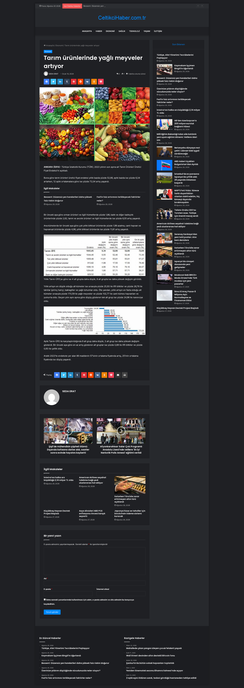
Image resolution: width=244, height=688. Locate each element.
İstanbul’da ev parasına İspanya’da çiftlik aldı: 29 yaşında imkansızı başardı (186, 178)
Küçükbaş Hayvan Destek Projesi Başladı (57, 512)
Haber (99, 31)
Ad (46, 578)
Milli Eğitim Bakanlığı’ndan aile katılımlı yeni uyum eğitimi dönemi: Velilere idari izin (177, 137)
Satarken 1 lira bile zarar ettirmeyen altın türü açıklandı (126, 499)
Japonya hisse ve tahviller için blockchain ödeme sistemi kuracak (129, 513)
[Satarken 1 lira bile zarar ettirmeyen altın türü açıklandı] (129, 485)
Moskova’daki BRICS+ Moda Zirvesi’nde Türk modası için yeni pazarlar (185, 279)
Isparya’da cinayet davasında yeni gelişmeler (184, 264)
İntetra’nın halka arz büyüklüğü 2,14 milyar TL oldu (58, 479)
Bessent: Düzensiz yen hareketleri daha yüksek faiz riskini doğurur (112, 6)
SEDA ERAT (53, 74)
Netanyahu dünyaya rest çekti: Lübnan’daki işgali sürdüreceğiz (187, 150)
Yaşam (147, 31)
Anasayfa (87, 31)
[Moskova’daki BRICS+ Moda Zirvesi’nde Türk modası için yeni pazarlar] (164, 279)
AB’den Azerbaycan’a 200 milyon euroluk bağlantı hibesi (185, 123)
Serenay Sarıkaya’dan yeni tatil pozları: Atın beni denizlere (185, 237)
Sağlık (122, 31)
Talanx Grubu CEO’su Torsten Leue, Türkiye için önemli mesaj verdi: (186, 213)
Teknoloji (134, 31)
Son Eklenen (178, 44)
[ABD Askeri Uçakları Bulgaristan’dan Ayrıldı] (164, 165)
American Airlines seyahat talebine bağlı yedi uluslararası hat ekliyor (92, 480)
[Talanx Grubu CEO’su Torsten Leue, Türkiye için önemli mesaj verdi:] (164, 214)
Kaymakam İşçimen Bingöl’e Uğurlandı (184, 67)
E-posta (48, 589)
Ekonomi (110, 31)
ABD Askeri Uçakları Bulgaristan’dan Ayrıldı (186, 163)
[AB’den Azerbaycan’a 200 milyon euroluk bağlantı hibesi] (164, 124)
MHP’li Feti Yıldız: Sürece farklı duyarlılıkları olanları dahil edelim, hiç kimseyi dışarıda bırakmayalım (187, 196)
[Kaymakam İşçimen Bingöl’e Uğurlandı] (164, 69)
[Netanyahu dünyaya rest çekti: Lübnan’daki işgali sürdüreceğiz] (164, 151)
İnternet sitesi (103, 589)
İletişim (158, 31)
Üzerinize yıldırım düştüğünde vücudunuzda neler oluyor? (172, 90)
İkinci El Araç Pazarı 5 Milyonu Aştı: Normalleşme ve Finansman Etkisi (185, 296)
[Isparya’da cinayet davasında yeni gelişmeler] (164, 265)
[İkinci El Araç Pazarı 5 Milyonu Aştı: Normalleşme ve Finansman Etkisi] (164, 295)
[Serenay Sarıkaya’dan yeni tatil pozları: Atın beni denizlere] (164, 238)
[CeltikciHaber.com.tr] (122, 17)
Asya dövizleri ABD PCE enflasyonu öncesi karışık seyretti (92, 513)
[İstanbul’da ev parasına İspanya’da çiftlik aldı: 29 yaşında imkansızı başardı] (164, 177)
